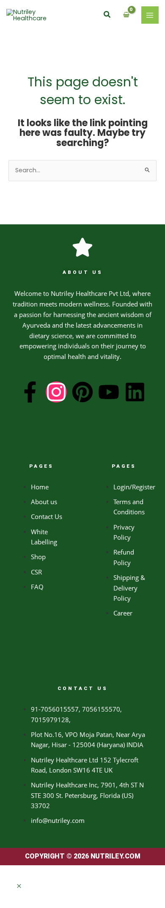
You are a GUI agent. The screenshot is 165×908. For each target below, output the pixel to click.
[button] (107, 15)
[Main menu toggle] (150, 15)
